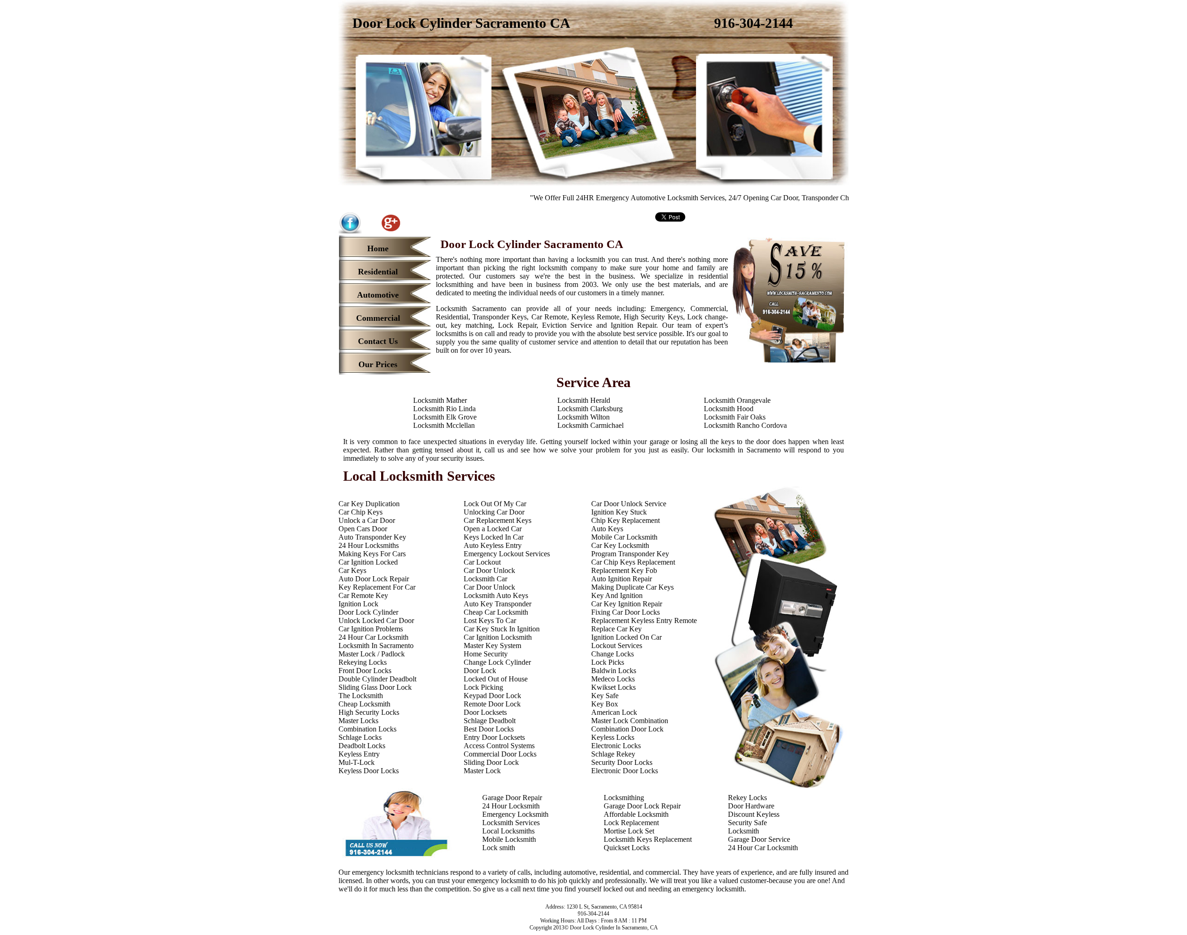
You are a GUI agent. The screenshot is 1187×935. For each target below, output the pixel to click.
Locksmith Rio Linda (444, 409)
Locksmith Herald (583, 400)
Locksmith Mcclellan (444, 425)
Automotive (378, 294)
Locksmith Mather (440, 400)
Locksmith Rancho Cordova (745, 425)
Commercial (378, 318)
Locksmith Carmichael (590, 425)
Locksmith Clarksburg (590, 409)
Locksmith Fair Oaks (735, 417)
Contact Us (378, 341)
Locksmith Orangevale (737, 400)
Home (378, 248)
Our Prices (377, 364)
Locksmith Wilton (583, 417)
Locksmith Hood (728, 409)
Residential (378, 271)
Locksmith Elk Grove (445, 417)
